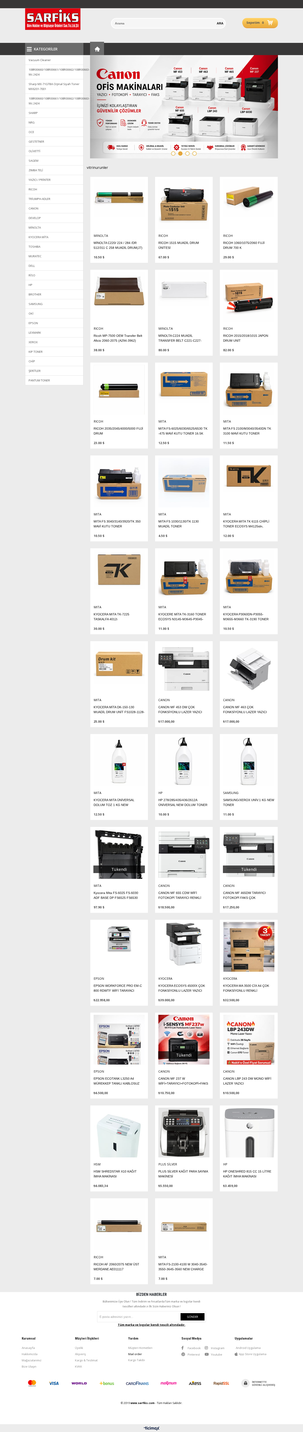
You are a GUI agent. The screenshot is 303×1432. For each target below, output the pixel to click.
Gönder (192, 1317)
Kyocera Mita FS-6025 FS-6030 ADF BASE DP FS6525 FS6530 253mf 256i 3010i (116, 897)
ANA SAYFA (97, 48)
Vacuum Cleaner (40, 60)
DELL (32, 266)
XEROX (33, 342)
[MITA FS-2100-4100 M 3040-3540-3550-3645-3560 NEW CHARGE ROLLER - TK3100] (183, 1227)
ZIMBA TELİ (36, 170)
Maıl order (135, 1354)
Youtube (216, 1354)
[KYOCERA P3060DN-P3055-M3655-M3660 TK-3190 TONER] (248, 576)
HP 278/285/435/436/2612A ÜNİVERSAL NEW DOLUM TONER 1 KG (182, 805)
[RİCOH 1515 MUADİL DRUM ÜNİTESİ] (183, 205)
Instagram (217, 1348)
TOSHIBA (34, 247)
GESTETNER (36, 142)
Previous (100, 105)
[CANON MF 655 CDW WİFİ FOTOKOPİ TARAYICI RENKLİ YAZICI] (183, 855)
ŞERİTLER (35, 371)
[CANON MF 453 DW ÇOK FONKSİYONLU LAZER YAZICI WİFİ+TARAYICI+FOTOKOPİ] (183, 669)
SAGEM (33, 161)
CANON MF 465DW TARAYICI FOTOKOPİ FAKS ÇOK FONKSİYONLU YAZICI (244, 897)
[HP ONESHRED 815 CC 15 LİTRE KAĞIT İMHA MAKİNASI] (248, 1134)
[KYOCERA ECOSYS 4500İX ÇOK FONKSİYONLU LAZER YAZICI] (183, 948)
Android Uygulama (248, 1348)
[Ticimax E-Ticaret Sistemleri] (151, 1428)
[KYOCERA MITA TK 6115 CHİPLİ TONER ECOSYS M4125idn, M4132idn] (248, 484)
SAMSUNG (36, 304)
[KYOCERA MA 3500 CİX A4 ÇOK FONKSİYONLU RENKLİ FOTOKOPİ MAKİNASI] (248, 948)
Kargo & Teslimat (86, 1360)
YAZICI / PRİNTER (40, 180)
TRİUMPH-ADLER (39, 199)
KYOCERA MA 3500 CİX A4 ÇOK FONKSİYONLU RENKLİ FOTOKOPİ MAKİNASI (246, 990)
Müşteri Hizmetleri (140, 1348)
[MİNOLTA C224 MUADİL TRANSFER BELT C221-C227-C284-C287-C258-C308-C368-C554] (183, 298)
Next (268, 105)
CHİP (32, 361)
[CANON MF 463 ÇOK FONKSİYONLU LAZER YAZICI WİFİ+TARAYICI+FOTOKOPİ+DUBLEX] (248, 669)
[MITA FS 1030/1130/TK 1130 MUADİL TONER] (183, 484)
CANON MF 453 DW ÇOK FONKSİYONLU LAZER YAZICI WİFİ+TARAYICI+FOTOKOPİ (180, 712)
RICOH (33, 189)
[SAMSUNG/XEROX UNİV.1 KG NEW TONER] (248, 762)
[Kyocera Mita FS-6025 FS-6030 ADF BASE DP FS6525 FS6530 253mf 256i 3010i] (119, 855)
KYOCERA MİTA (38, 237)
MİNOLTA (35, 227)
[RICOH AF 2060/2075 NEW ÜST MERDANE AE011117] (119, 1227)
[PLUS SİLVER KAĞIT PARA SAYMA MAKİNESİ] (183, 1134)
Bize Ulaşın (29, 1366)
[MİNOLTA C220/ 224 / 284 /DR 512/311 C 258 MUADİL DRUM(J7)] (119, 205)
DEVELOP (35, 218)
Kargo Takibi (136, 1360)
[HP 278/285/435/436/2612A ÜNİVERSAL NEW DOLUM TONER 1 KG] (183, 762)
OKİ (31, 313)
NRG (32, 122)
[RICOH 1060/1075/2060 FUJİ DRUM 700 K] (248, 205)
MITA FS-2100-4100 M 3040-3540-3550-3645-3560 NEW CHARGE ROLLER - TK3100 (183, 1269)
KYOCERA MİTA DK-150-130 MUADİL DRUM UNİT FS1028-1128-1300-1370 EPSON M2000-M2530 (119, 712)
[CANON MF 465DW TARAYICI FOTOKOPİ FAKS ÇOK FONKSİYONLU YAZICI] (248, 855)
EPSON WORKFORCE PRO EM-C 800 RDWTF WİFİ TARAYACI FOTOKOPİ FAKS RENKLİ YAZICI (118, 990)
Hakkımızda (29, 1354)
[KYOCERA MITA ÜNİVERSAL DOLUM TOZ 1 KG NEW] (119, 762)
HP (30, 285)
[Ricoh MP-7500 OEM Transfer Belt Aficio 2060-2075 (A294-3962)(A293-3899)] (119, 298)
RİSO (32, 275)
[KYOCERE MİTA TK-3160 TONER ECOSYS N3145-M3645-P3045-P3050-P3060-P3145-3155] (183, 576)
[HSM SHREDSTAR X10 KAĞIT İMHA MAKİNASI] (119, 1134)
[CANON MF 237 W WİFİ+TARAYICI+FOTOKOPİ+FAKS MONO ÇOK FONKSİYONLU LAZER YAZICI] (183, 1041)
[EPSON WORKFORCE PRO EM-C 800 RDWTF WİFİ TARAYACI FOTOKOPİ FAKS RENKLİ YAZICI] (119, 948)
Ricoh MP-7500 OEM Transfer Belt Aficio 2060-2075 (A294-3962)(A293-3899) (118, 340)
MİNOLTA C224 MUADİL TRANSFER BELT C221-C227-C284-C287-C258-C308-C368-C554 (183, 340)
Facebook (194, 1348)
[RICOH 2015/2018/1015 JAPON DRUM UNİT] (248, 298)
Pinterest (193, 1354)
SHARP (33, 113)
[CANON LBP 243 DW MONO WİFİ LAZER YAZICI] (248, 1041)
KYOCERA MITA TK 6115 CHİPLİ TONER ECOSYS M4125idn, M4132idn (246, 526)
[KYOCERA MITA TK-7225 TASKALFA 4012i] (119, 576)
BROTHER (35, 294)
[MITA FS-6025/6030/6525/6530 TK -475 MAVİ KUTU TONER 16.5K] (183, 391)
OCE (31, 132)
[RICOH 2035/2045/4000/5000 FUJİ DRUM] (119, 391)
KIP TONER (36, 352)
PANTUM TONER (39, 380)
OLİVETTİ (34, 151)
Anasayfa (28, 1348)
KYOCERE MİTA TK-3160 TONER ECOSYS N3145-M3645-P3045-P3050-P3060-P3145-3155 (182, 619)
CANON (33, 208)
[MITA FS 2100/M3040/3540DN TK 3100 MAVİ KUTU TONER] (248, 391)
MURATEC (35, 256)
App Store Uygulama (252, 1354)
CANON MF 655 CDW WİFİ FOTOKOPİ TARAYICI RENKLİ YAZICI (179, 897)
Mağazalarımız (31, 1360)
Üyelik (79, 1348)
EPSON (33, 323)
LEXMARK (35, 333)
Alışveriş (80, 1354)
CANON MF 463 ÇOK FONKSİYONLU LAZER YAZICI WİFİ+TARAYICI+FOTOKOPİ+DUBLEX (250, 712)
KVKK (78, 1366)
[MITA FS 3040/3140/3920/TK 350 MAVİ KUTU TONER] (119, 484)
